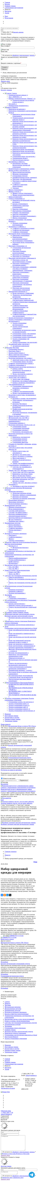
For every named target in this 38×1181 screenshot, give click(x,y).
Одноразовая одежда (20, 176)
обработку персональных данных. (23, 55)
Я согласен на (19, 55)
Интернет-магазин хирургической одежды (19, 1031)
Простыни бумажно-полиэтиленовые (19, 252)
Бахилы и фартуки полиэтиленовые (17, 1014)
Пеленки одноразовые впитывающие (19, 224)
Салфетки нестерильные (20, 230)
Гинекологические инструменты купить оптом (23, 101)
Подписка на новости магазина (11, 770)
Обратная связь (6, 1111)
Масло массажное (19, 458)
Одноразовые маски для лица (22, 361)
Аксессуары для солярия (20, 379)
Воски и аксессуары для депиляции (20, 452)
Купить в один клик (22, 1153)
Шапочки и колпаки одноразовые (24, 216)
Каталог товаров (6, 90)
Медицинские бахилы (20, 547)
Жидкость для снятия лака (21, 454)
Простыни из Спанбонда (21, 254)
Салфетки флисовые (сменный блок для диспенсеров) (24, 315)
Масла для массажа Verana (21, 475)
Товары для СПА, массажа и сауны (24, 482)
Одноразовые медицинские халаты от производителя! (24, 331)
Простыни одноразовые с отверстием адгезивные (20, 276)
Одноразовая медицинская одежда (19, 757)
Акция (7, 13)
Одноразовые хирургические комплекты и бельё (21, 1035)
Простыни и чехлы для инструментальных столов (21, 260)
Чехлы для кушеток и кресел (22, 374)
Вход (6, 16)
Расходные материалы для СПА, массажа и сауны (23, 480)
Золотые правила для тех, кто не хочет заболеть (16, 803)
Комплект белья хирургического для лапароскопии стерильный (24, 129)
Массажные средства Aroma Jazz (23, 477)
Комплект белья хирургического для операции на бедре (24, 132)
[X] (10, 895)
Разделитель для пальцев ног (22, 432)
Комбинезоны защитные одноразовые (20, 206)
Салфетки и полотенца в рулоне (23, 228)
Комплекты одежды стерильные (15, 1033)
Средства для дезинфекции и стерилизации (22, 467)
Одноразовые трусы (19, 440)
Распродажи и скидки (12, 717)
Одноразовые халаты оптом (22, 335)
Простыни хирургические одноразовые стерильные (21, 289)
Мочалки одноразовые (20, 174)
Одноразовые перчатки (20, 428)
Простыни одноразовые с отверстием (20, 273)
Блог (2, 800)
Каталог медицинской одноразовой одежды (15, 964)
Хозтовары (8, 1026)
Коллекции (4, 784)
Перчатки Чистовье (19, 404)
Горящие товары (10, 6)
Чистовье (8, 1005)
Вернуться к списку (7, 939)
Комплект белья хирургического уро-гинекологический (24, 146)
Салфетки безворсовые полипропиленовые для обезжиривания (20, 307)
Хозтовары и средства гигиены (23, 486)
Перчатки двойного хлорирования (24, 495)
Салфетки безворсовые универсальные (20, 311)
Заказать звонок (18, 32)
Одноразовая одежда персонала (15, 1028)
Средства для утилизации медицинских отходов (21, 1023)
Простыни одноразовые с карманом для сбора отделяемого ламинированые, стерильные (24, 268)
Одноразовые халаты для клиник (24, 333)
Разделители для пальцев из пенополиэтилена (21, 371)
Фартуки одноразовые (20, 214)
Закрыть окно (5, 81)
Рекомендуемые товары (12, 719)
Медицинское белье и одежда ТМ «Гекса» (22, 726)
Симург (7, 1002)
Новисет (7, 1003)
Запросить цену (18, 1177)
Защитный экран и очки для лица (23, 360)
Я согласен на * (19, 1152)
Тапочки (15, 188)
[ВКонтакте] (2, 895)
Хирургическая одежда (20, 160)
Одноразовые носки (19, 426)
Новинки (8, 714)
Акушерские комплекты (20, 346)
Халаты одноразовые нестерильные (19, 324)
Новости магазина (9, 778)
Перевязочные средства (12, 1010)
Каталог (7, 4)
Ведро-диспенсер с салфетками (23, 293)
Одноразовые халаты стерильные (24, 337)
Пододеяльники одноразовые (22, 240)
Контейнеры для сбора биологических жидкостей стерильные (21, 165)
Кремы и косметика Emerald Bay (23, 383)
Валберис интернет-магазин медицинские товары (17, 824)
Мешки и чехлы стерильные (22, 193)
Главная (7, 2)
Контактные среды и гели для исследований (19, 1019)
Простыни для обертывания (22, 179)
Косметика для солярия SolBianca (24, 381)
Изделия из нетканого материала (16, 1012)
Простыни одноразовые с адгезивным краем (20, 264)
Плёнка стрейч (17, 368)
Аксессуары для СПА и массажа (23, 472)
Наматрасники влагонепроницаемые (20, 238)
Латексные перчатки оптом (21, 493)
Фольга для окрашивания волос (23, 393)
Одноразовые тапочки (20, 430)
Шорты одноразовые (19, 218)
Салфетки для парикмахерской (23, 391)
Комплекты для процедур (21, 437)
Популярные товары (11, 716)
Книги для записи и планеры (22, 456)
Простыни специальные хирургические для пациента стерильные (22, 284)
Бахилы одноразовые (20, 204)
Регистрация (9, 18)
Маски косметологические (21, 172)
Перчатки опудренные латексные (23, 498)
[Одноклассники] (5, 895)
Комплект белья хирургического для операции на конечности (24, 139)
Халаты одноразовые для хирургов (24, 342)
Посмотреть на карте (8, 1088)
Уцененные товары (11, 721)
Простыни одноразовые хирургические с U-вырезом (22, 280)
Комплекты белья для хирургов (23, 151)
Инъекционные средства (13, 1009)
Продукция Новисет (11, 1037)
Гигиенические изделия (12, 1024)
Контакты (8, 11)
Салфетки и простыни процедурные (19, 185)
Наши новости (6, 724)
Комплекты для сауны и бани (22, 474)
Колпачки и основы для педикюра (24, 398)
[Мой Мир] (7, 895)
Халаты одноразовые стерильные (16, 1038)
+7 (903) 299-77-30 (7, 1112)
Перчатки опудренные (20, 496)
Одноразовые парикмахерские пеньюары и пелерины (22, 387)
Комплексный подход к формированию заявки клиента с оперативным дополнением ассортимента (18, 790)
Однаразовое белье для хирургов (23, 156)
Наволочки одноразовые (21, 235)
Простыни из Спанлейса (21, 256)
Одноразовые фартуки (20, 442)
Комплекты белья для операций (23, 149)
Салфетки (16, 390)
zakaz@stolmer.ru (31, 1075)
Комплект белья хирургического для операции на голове (24, 136)
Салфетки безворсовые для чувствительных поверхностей (23, 299)
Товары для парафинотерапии (23, 463)
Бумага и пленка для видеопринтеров (17, 1021)
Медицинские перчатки (13, 1007)
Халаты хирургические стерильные (20, 327)
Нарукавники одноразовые (21, 211)
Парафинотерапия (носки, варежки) (24, 177)
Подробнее (4, 962)
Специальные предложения (14, 7)
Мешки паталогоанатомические (23, 195)
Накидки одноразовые (20, 209)
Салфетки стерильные (20, 232)
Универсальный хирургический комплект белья (23, 118)
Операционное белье (20, 158)
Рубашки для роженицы (20, 212)
